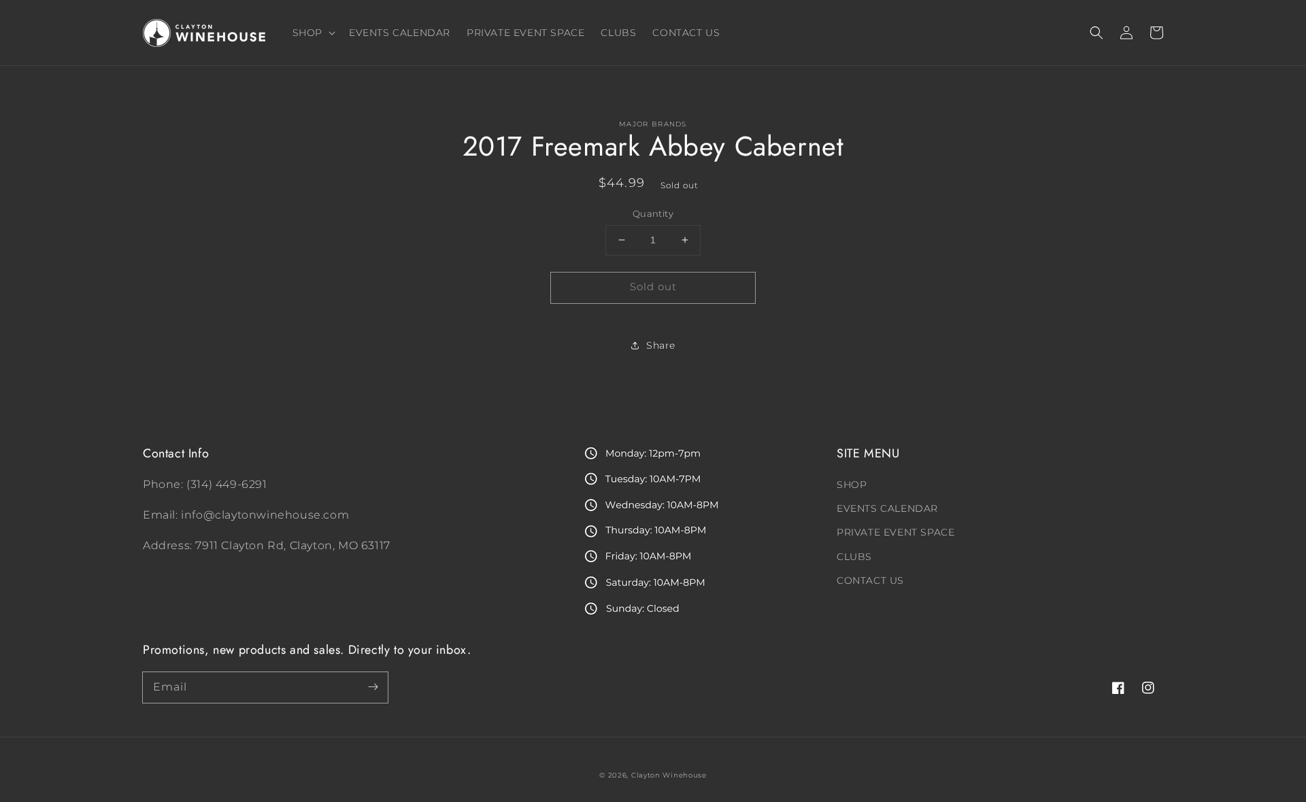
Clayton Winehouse (669, 775)
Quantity (653, 213)
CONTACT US (870, 580)
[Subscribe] (373, 687)
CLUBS (854, 557)
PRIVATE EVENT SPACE (895, 532)
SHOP (852, 484)
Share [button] (660, 345)
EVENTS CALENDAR (887, 508)
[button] (1096, 33)
